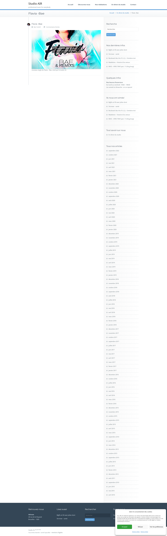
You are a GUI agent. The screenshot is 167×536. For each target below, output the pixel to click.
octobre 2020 (113, 192)
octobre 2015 (113, 416)
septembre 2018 (114, 292)
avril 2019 (112, 263)
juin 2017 (112, 350)
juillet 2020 (112, 205)
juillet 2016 (112, 383)
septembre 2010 (114, 482)
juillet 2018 (112, 300)
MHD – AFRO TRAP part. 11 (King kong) (121, 66)
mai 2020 (111, 213)
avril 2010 (112, 495)
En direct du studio (118, 4)
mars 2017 (112, 362)
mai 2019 (111, 258)
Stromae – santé (114, 54)
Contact (133, 4)
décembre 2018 (114, 279)
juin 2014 (112, 441)
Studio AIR (35, 3)
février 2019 (112, 271)
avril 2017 (112, 358)
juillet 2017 (112, 346)
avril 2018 (112, 312)
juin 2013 (112, 466)
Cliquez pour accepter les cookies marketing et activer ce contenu (66, 49)
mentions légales (57, 532)
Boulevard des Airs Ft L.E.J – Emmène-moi (122, 58)
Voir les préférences (156, 527)
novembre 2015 (114, 412)
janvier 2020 (112, 229)
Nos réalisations (101, 4)
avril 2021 (112, 167)
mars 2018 (112, 316)
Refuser (140, 527)
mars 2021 (112, 171)
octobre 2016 (113, 379)
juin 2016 (112, 387)
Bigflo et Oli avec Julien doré (118, 50)
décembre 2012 (114, 474)
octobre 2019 (113, 242)
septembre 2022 (114, 151)
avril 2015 (112, 428)
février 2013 (112, 470)
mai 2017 (111, 354)
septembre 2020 (114, 196)
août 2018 (112, 296)
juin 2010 (112, 486)
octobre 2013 (113, 453)
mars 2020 (112, 221)
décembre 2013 (114, 449)
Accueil (70, 4)
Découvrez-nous (84, 4)
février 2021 (112, 175)
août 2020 (112, 200)
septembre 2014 (114, 437)
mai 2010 (111, 491)
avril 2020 (112, 217)
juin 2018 (112, 304)
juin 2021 (112, 159)
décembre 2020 (114, 184)
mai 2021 (111, 163)
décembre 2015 (114, 408)
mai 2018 (111, 308)
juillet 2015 (112, 424)
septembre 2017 (114, 341)
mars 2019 (112, 267)
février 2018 (112, 321)
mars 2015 (112, 433)
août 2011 (112, 478)
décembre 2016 (114, 375)
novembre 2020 (114, 188)
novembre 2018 (114, 283)
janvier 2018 (112, 325)
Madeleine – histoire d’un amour (119, 62)
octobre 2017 (113, 337)
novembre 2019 (114, 238)
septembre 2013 (114, 457)
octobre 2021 (113, 155)
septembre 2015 (114, 420)
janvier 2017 (112, 370)
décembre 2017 (114, 329)
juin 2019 (112, 254)
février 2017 (112, 366)
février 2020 (112, 225)
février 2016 (112, 404)
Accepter (124, 527)
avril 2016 (112, 395)
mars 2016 (112, 399)
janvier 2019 (112, 275)
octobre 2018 (113, 287)
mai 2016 (111, 391)
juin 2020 (112, 209)
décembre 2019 (114, 234)
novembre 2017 (114, 333)
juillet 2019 (112, 250)
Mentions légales (136, 531)
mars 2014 (112, 445)
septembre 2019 (114, 246)
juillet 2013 (112, 462)
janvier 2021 (112, 180)
